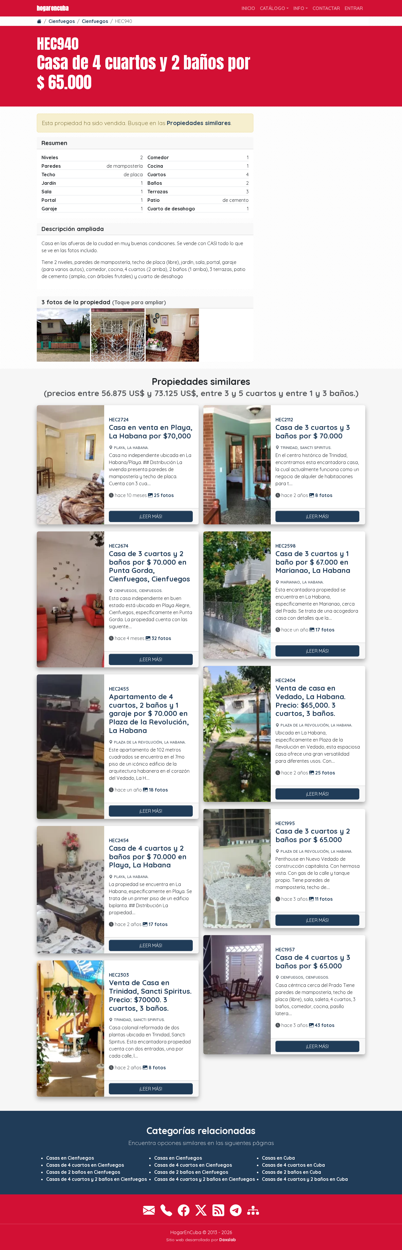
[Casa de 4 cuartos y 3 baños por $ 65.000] (237, 994)
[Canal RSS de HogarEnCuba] (218, 1210)
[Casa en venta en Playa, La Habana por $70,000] (70, 464)
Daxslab (227, 1239)
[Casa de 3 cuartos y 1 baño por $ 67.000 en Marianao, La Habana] (237, 595)
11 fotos (323, 899)
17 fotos (157, 924)
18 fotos (158, 790)
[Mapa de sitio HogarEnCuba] (253, 1210)
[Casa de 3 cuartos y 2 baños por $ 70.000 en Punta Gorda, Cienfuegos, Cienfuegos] (70, 599)
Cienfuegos (62, 21)
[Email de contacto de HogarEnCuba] (149, 1210)
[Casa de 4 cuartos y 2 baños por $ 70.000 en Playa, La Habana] (70, 889)
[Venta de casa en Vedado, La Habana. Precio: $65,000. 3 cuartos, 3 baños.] (237, 734)
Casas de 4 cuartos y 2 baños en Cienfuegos (96, 1179)
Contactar (326, 8)
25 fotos (163, 495)
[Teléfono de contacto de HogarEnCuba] (166, 1210)
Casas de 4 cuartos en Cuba (293, 1165)
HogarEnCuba (53, 8)
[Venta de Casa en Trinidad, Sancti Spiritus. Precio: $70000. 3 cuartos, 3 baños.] (70, 1028)
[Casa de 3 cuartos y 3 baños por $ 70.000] (237, 464)
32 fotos (160, 638)
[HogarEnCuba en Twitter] (201, 1210)
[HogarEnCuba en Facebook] (184, 1210)
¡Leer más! (150, 516)
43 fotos (324, 1025)
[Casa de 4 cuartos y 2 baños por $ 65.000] (63, 335)
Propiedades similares (199, 123)
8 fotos (156, 1068)
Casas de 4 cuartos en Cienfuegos (85, 1165)
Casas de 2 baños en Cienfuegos (83, 1172)
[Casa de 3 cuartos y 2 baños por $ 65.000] (237, 868)
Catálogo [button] (272, 8)
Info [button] (298, 8)
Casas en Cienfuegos (70, 1158)
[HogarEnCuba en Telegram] (236, 1210)
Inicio (248, 8)
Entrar (354, 8)
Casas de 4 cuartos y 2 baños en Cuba (305, 1179)
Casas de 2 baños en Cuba (291, 1172)
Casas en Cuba (278, 1158)
